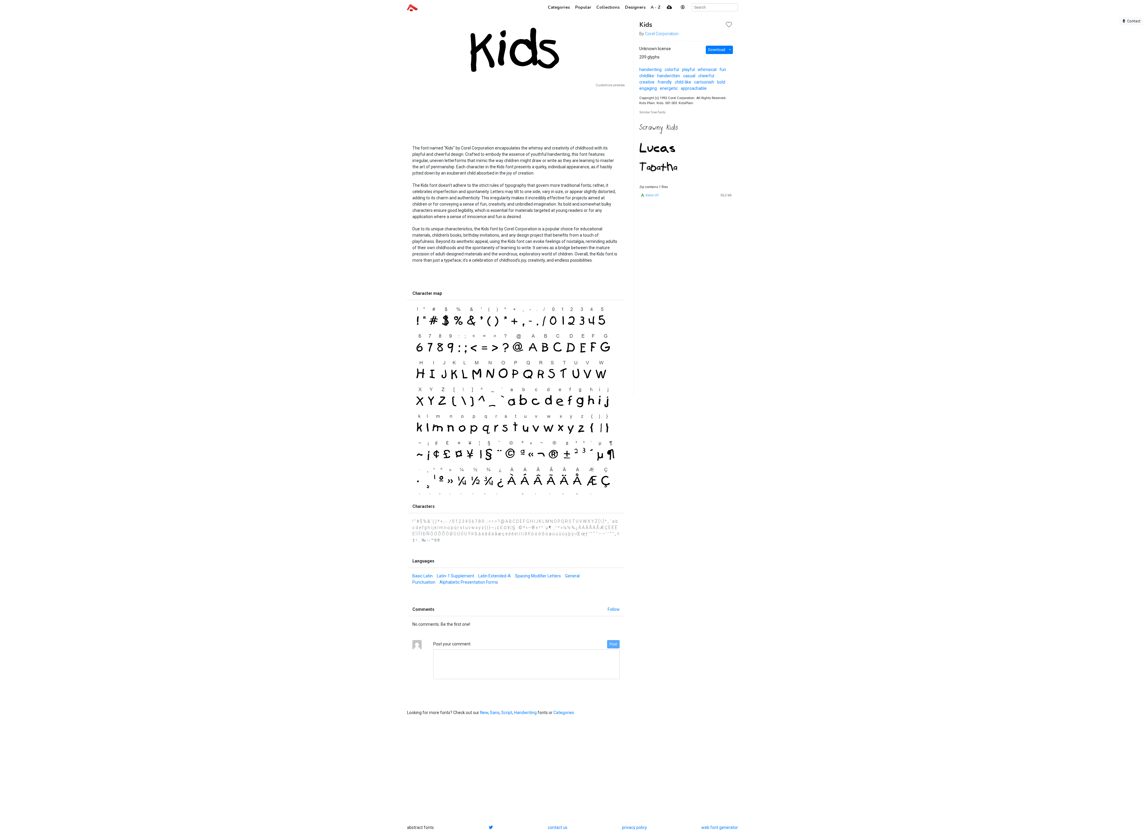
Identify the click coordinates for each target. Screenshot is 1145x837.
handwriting (650, 69)
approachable (694, 88)
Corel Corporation (662, 33)
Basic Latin (422, 576)
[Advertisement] (516, 114)
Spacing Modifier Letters (538, 576)
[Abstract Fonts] (412, 7)
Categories (563, 712)
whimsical (707, 69)
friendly (664, 82)
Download (716, 50)
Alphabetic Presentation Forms (469, 582)
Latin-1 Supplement (455, 576)
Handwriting (525, 712)
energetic (669, 88)
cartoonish (704, 82)
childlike (646, 75)
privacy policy (634, 827)
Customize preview (610, 85)
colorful (672, 69)
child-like (683, 82)
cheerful (706, 75)
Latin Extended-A (494, 576)
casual (689, 75)
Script (506, 712)
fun (723, 69)
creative (646, 82)
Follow (614, 609)
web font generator (719, 827)
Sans (494, 712)
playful (688, 69)
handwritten (668, 75)
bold (721, 82)
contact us (557, 827)
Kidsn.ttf (652, 195)
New (484, 712)
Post (613, 644)
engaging (648, 88)
